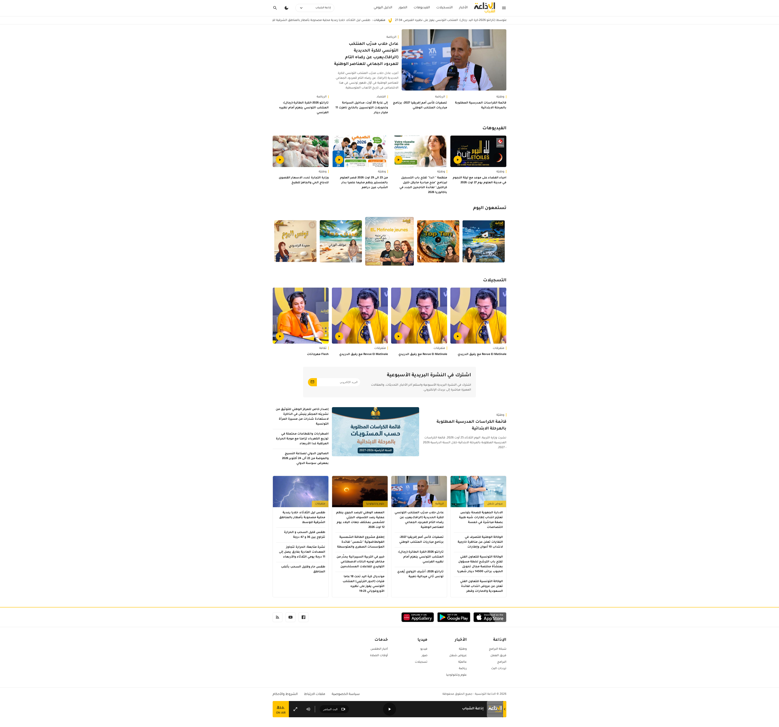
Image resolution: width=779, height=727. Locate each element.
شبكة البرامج (497, 649)
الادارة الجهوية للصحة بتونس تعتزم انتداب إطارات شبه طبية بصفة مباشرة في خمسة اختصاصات (481, 520)
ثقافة (323, 348)
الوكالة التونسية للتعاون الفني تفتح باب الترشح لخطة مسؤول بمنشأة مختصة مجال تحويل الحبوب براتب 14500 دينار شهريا (480, 564)
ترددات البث (498, 668)
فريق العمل (498, 655)
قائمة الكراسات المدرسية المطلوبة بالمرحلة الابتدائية (480, 105)
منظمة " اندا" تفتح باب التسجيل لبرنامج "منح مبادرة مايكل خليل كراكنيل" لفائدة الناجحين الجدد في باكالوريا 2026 (423, 185)
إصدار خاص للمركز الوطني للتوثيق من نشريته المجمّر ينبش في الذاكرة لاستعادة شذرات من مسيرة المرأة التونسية (302, 417)
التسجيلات (444, 8)
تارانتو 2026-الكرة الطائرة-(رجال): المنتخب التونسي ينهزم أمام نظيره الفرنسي (304, 107)
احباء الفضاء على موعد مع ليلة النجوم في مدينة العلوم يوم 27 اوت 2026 (479, 180)
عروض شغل (495, 504)
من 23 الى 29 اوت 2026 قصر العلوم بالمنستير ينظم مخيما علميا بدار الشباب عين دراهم (364, 182)
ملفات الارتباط (314, 694)
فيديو (423, 649)
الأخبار (463, 8)
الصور (403, 8)
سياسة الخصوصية (346, 694)
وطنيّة (500, 97)
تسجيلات (421, 662)
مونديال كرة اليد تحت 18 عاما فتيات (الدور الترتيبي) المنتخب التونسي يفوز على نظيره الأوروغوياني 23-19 (363, 584)
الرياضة (391, 37)
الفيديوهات (422, 8)
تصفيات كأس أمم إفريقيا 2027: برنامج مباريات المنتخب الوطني (420, 105)
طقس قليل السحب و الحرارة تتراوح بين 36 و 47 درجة (304, 535)
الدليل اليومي (383, 8)
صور (424, 655)
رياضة (463, 668)
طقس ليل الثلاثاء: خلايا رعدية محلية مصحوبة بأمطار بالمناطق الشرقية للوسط (361, 20)
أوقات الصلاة (379, 655)
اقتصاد (381, 97)
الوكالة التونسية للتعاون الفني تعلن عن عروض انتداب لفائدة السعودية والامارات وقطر (481, 586)
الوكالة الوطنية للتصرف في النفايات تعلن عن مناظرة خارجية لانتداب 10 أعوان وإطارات (480, 542)
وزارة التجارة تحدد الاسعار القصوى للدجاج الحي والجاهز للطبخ (304, 180)
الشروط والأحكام (285, 694)
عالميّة (462, 662)
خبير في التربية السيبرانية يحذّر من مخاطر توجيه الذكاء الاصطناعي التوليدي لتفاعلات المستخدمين (360, 561)
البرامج (501, 662)
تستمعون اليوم (489, 208)
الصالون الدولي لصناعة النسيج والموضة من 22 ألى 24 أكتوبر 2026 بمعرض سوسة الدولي (305, 458)
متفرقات (498, 348)
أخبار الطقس (379, 649)
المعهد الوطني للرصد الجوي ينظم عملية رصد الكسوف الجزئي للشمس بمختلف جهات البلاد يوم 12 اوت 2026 (360, 520)
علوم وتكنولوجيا (375, 504)
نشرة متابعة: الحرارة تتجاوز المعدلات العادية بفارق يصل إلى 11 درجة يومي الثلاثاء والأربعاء (302, 552)
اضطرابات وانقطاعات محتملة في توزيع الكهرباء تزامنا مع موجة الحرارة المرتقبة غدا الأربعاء (302, 439)
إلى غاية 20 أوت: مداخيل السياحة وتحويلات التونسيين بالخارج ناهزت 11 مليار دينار (362, 107)
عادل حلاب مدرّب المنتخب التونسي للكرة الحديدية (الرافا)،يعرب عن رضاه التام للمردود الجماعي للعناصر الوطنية (366, 54)
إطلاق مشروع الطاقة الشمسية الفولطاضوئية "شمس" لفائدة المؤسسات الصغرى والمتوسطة (360, 542)
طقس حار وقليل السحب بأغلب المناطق (303, 569)
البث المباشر (330, 709)
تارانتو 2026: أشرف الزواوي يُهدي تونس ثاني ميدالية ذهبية (420, 574)
